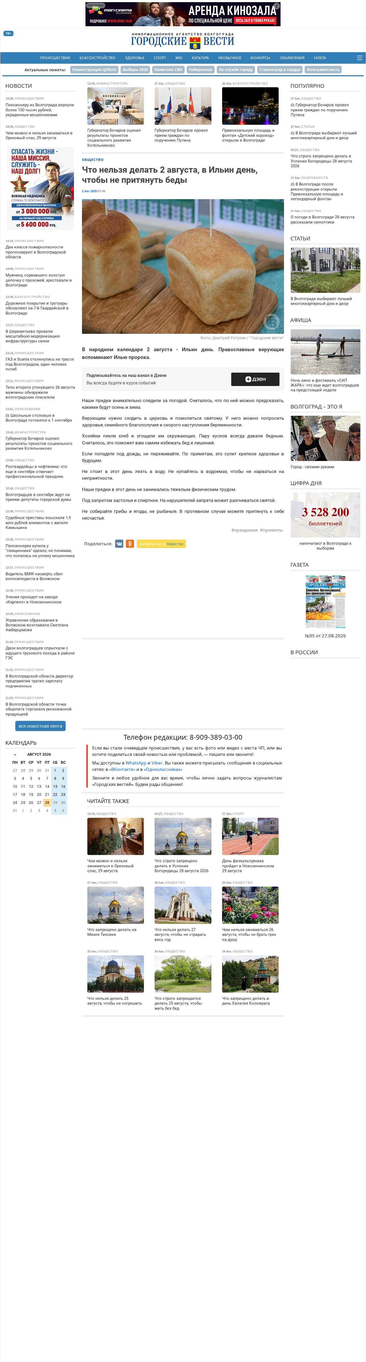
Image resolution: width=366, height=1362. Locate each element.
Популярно (307, 85)
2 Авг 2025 (89, 191)
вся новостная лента (40, 726)
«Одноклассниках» (163, 769)
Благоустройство (97, 57)
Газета (320, 57)
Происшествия (55, 57)
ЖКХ (178, 57)
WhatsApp (137, 763)
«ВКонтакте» (122, 769)
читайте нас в (161, 543)
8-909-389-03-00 (216, 737)
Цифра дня (306, 483)
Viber (157, 763)
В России (304, 652)
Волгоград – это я (316, 406)
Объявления (292, 57)
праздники (246, 530)
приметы (273, 530)
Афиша (300, 320)
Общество (93, 159)
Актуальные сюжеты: (45, 69)
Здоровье (134, 57)
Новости (18, 85)
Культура (200, 57)
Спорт (160, 57)
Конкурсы (260, 57)
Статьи (300, 238)
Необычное (229, 57)
